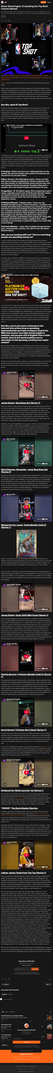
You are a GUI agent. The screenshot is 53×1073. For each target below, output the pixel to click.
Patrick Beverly (9, 674)
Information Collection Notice (26, 1046)
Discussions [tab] (11, 1011)
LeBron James (8, 873)
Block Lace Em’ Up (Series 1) (29, 790)
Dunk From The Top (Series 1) (31, 873)
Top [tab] (3, 1011)
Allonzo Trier (19, 798)
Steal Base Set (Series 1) (28, 403)
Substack (21, 1071)
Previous (6, 984)
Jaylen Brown (8, 403)
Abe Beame (4, 83)
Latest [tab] (6, 1011)
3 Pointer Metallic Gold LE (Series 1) (26, 675)
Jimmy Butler (8, 615)
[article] (26, 1018)
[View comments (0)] (5, 20)
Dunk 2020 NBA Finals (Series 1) (32, 615)
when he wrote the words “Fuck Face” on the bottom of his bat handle (24, 815)
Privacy (25, 1066)
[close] (40, 1024)
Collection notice (33, 1066)
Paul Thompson (9, 1029)
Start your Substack (24, 1069)
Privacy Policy (37, 1046)
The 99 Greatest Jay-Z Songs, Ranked (12, 1015)
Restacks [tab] (10, 994)
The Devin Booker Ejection (24, 808)
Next (47, 984)
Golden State (46, 747)
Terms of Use (33, 1045)
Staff (7, 1019)
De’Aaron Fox (7, 790)
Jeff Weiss (3, 16)
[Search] (50, 1011)
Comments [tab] (4, 994)
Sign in (49, 2)
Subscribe (43, 2)
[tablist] (7, 994)
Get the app (32, 1069)
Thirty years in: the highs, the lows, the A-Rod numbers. (14, 1017)
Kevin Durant (7, 730)
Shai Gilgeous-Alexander (14, 469)
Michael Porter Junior (12, 525)
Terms (28, 1066)
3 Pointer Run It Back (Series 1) (31, 730)
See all (4, 1045)
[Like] (2, 20)
